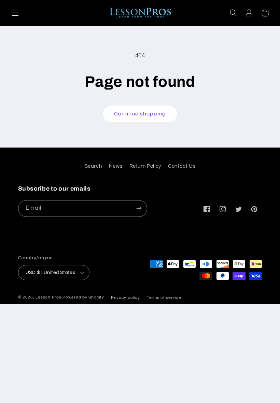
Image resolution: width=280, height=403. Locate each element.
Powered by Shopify (83, 297)
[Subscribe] (138, 208)
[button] (15, 13)
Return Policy (145, 166)
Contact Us (181, 166)
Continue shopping (140, 113)
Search (93, 166)
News (116, 166)
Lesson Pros (48, 297)
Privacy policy (125, 298)
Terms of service (164, 298)
